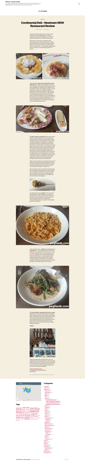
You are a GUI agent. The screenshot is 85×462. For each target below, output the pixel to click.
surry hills (22, 419)
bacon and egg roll (19, 407)
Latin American (48, 418)
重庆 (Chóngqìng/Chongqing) (53, 401)
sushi (27, 419)
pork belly (33, 415)
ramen (32, 416)
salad (36, 416)
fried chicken (20, 412)
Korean (46, 416)
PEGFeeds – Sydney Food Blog (24, 459)
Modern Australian (49, 425)
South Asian (47, 431)
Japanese (47, 415)
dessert (19, 411)
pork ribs (38, 415)
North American (48, 428)
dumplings (34, 411)
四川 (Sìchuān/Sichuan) (51, 399)
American (47, 390)
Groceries (46, 446)
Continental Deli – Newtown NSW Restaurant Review (42, 24)
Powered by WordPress (35, 459)
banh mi (26, 407)
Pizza (27, 415)
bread (35, 407)
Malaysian (47, 422)
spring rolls (18, 419)
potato (28, 416)
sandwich (20, 417)
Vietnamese (47, 439)
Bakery (46, 393)
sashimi (27, 417)
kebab (21, 414)
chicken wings (35, 408)
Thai (46, 437)
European (42, 19)
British (46, 395)
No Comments (46, 29)
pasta (42, 374)
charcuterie (36, 374)
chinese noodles (20, 410)
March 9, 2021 (39, 29)
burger (18, 408)
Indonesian (47, 411)
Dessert (46, 405)
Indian (47, 433)
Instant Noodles (48, 448)
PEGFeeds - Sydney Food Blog (12, 1)
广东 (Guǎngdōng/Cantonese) (52, 402)
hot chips (27, 412)
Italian (46, 413)
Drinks (45, 440)
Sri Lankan (48, 434)
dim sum (24, 411)
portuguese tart (22, 416)
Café (46, 397)
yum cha (17, 420)
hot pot (33, 412)
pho (23, 415)
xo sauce (52, 374)
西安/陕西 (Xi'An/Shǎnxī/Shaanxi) (53, 404)
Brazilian (47, 419)
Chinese (46, 398)
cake (23, 408)
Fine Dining (46, 445)
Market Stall (46, 451)
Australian (46, 386)
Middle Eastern (48, 424)
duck (27, 411)
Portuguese (47, 430)
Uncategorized (47, 452)
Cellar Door (46, 388)
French (46, 408)
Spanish (46, 436)
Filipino (45, 443)
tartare (49, 374)
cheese (40, 374)
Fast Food (46, 442)
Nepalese (47, 427)
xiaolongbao (36, 419)
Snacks (46, 449)
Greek (46, 410)
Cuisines (46, 389)
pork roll (18, 416)
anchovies (32, 374)
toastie (31, 419)
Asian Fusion (47, 392)
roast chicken (46, 374)
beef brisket (32, 407)
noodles (34, 414)
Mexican (47, 420)
